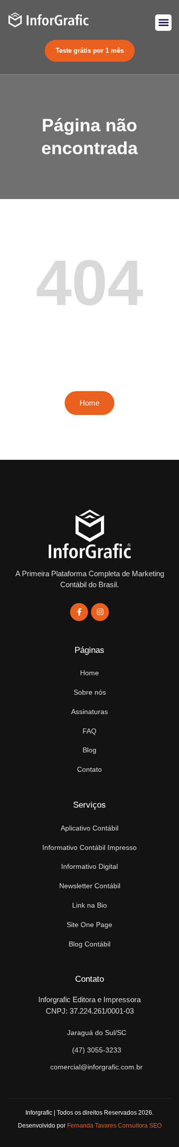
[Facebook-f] (79, 612)
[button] (163, 22)
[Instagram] (100, 612)
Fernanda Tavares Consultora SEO (114, 1125)
